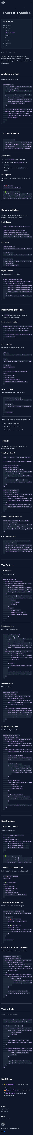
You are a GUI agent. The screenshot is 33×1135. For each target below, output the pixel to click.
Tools (14, 52)
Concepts (8, 52)
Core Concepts (7, 28)
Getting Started (7, 25)
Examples (5, 46)
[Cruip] (3, 2)
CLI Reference (7, 43)
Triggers (7, 35)
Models (7, 40)
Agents (7, 30)
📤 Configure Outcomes (11, 1090)
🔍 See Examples (9, 1093)
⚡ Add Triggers (9, 1084)
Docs (2, 52)
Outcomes (8, 38)
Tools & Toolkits (10, 32)
